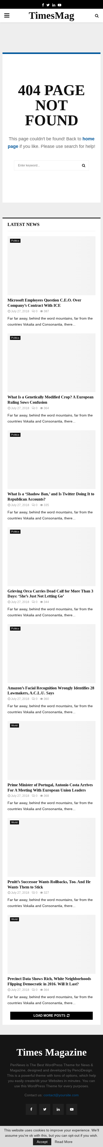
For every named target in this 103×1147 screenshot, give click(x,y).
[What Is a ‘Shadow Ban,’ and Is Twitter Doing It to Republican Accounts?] (52, 459)
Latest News (24, 224)
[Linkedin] (58, 1109)
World (14, 725)
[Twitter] (44, 1109)
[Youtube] (71, 1109)
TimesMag (51, 15)
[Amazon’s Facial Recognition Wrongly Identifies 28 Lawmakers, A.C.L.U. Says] (52, 653)
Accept (42, 1142)
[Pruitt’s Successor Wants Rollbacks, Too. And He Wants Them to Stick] (52, 847)
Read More (63, 1141)
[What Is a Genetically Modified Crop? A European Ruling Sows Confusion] (52, 362)
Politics (15, 240)
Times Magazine (51, 1052)
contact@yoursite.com (61, 1095)
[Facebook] (31, 1109)
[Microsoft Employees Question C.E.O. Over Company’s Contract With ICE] (52, 265)
